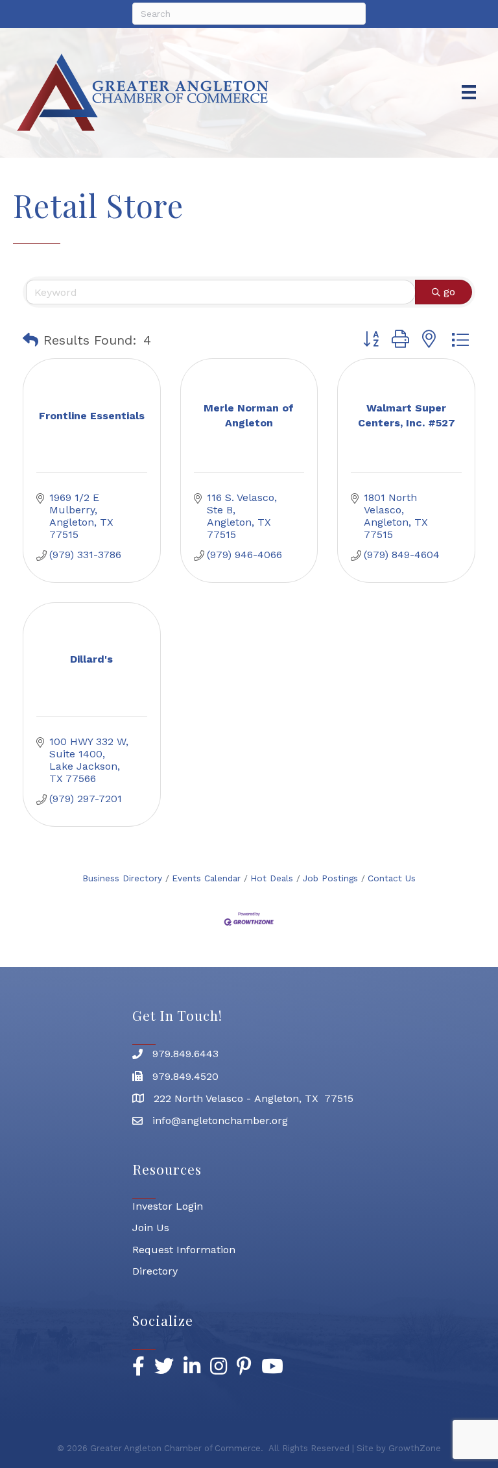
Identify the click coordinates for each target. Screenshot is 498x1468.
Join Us (150, 1227)
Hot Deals (271, 878)
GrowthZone (414, 1448)
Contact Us (392, 878)
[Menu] (469, 92)
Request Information (183, 1249)
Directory (155, 1271)
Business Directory (122, 878)
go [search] (449, 292)
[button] (30, 340)
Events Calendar (206, 878)
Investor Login (167, 1206)
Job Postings (330, 878)
